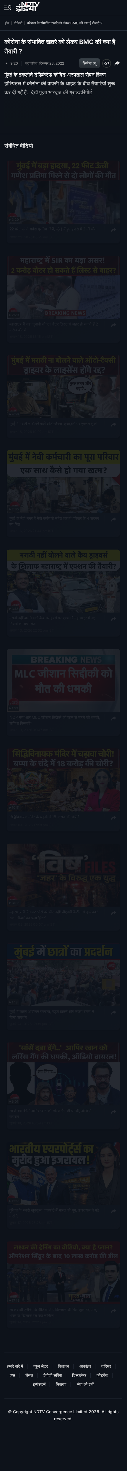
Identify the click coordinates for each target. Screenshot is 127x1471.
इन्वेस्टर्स (39, 1384)
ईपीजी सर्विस (52, 1375)
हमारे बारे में (15, 1366)
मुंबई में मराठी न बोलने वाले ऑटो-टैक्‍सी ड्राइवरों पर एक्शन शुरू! (53, 423)
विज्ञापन (63, 1366)
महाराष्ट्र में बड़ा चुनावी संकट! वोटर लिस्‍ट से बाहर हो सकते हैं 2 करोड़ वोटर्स (53, 327)
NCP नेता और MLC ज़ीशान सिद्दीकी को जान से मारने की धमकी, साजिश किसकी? (54, 720)
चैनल (29, 1375)
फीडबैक (102, 1375)
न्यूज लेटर (40, 1366)
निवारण (61, 1384)
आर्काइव (85, 1366)
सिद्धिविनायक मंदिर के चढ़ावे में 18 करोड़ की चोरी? (44, 816)
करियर (106, 1366)
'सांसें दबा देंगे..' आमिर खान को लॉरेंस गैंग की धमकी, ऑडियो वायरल (50, 1114)
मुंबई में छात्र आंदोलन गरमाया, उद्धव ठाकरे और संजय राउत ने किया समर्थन (51, 1014)
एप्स (12, 1375)
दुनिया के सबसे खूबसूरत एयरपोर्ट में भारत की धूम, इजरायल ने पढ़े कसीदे (54, 1213)
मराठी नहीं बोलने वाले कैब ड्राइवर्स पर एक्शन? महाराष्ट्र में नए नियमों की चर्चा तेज (52, 621)
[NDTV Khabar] (28, 6)
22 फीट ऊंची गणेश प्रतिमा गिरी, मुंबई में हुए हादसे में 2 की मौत (53, 229)
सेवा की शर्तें (85, 1384)
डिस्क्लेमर (79, 1375)
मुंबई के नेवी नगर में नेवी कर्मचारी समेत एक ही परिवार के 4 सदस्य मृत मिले (54, 521)
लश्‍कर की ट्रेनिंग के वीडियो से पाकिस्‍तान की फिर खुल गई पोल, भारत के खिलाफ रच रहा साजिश (53, 1312)
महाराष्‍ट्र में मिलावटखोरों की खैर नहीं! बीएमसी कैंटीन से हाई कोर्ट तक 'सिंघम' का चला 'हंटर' (53, 915)
